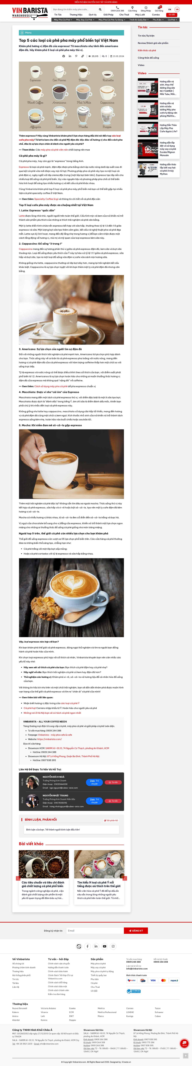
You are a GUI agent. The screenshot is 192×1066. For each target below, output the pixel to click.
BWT (71, 1016)
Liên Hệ (15, 987)
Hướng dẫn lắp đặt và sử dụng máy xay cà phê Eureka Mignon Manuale (168, 149)
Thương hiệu (76, 14)
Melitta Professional (107, 1012)
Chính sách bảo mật (57, 986)
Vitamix (44, 1012)
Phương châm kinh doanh (24, 967)
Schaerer (159, 1012)
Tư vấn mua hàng (134, 960)
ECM (71, 1012)
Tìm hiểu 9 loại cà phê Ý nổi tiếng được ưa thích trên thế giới (98, 884)
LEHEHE (130, 1012)
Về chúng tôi (18, 963)
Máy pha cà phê (62, 19)
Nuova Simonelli (19, 1008)
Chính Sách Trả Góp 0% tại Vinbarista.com (60, 977)
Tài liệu (15, 983)
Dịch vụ (92, 14)
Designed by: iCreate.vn (120, 1062)
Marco (101, 1016)
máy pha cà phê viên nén (54, 149)
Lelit (43, 1016)
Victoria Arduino (48, 1008)
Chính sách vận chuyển (59, 963)
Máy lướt (140, 14)
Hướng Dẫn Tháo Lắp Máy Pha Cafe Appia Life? (168, 128)
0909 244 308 (98, 1042)
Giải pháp (108, 14)
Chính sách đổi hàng (57, 982)
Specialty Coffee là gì (46, 199)
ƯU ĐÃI (172, 15)
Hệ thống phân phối (21, 975)
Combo (156, 14)
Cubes (158, 1016)
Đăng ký (137, 930)
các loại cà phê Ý (70, 703)
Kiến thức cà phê (147, 50)
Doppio (72, 1020)
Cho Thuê (124, 14)
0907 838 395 (150, 1039)
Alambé (16, 1020)
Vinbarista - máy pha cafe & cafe (55, 735)
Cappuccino (26, 249)
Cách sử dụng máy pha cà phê (51, 386)
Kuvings (129, 1016)
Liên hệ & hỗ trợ (137, 967)
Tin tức (58, 14)
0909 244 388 (101, 1039)
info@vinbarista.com (49, 1044)
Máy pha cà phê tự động (111, 19)
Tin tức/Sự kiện (146, 35)
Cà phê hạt (30, 708)
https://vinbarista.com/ (49, 739)
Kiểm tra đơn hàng (56, 994)
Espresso (24, 167)
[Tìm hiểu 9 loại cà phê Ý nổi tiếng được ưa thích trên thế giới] (99, 864)
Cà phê (171, 19)
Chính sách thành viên (58, 990)
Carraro (129, 1008)
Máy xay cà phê (84, 19)
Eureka (72, 1008)
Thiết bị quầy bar (138, 19)
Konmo (44, 1020)
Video (141, 65)
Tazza (157, 1008)
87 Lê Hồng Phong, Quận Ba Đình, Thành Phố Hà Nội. (73, 756)
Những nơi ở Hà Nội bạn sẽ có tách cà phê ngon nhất (52, 712)
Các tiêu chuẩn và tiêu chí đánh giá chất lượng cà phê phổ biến (43, 884)
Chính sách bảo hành (58, 971)
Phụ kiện (157, 19)
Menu (28, 32)
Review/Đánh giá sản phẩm (153, 43)
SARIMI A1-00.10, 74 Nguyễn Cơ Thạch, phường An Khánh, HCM (77, 748)
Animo (15, 1016)
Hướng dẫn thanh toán (58, 967)
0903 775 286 (148, 1042)
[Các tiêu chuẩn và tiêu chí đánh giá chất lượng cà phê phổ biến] (44, 864)
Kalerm (15, 1012)
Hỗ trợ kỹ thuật (161, 960)
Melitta (101, 1008)
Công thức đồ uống (148, 57)
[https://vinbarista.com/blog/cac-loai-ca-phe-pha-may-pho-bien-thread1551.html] (82, 56)
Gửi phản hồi (112, 820)
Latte (22, 215)
